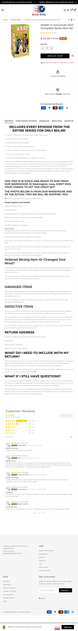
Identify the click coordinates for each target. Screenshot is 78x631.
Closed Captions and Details (26, 121)
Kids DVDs (7, 585)
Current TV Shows (9, 591)
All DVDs (6, 581)
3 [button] (39, 513)
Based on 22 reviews (13, 417)
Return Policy (57, 121)
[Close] (75, 2)
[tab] (9, 229)
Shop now (67, 627)
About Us (42, 561)
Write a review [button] (66, 416)
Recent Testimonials (46, 551)
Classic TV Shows (9, 588)
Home (5, 20)
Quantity (44, 44)
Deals (5, 601)
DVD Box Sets (8, 595)
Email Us (42, 557)
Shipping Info (44, 121)
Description (9, 121)
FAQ (40, 564)
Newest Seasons (9, 598)
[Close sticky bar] (75, 625)
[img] (16, 443)
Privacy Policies (44, 570)
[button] (45, 33)
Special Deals (16, 20)
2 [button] (36, 513)
